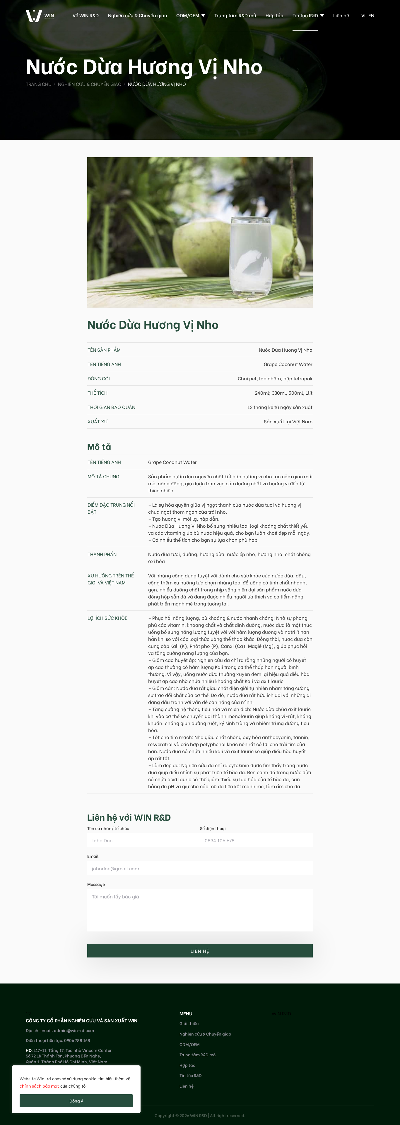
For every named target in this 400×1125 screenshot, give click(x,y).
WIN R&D (281, 1013)
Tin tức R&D (305, 15)
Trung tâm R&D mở (235, 15)
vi (363, 15)
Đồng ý (76, 1101)
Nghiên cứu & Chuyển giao (137, 15)
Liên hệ (341, 15)
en (371, 15)
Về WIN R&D (86, 15)
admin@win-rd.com (74, 1030)
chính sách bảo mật (39, 1086)
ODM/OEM (187, 15)
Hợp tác (274, 15)
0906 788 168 (77, 1040)
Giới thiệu (189, 1023)
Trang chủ (39, 83)
